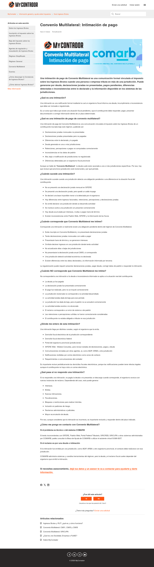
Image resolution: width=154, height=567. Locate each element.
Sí (86, 499)
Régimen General (15, 61)
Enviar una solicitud (119, 5)
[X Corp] (45, 485)
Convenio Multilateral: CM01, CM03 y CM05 (60, 527)
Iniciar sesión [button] (135, 5)
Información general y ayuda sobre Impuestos (35, 14)
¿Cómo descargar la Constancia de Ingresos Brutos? (21, 78)
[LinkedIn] (48, 485)
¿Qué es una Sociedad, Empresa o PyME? (60, 535)
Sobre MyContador (50, 540)
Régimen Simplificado (17, 56)
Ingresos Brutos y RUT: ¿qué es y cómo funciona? (63, 523)
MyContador (12, 14)
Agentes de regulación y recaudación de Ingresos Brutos (21, 49)
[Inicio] (23, 7)
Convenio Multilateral (17, 66)
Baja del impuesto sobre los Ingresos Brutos (19, 42)
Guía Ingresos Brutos (61, 14)
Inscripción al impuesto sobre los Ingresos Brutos (21, 34)
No (99, 499)
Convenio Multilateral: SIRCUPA (55, 531)
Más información (14, 88)
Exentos (12, 72)
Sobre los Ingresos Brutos (19, 28)
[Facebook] (41, 485)
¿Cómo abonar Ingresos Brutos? (21, 84)
